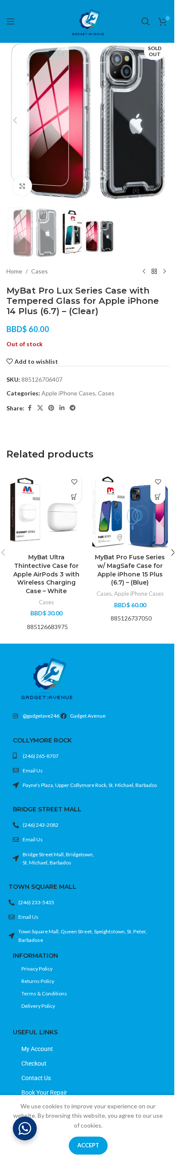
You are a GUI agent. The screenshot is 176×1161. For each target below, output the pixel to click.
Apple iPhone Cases (68, 393)
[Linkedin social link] (62, 408)
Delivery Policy (38, 1006)
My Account (37, 1048)
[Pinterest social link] (51, 408)
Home (14, 271)
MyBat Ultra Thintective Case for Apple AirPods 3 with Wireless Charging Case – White (46, 573)
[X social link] (40, 408)
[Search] (145, 21)
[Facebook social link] (29, 408)
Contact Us (36, 1078)
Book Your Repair (44, 1092)
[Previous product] (144, 272)
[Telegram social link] (72, 408)
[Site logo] (88, 20)
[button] (14, 120)
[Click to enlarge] (22, 186)
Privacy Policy (37, 968)
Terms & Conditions (44, 993)
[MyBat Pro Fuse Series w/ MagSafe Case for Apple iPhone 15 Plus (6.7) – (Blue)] (130, 509)
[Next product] (164, 272)
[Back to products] (154, 272)
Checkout (34, 1063)
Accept (88, 1145)
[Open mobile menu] (10, 21)
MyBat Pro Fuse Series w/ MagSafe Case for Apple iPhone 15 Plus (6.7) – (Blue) (130, 569)
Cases (39, 271)
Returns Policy (37, 981)
